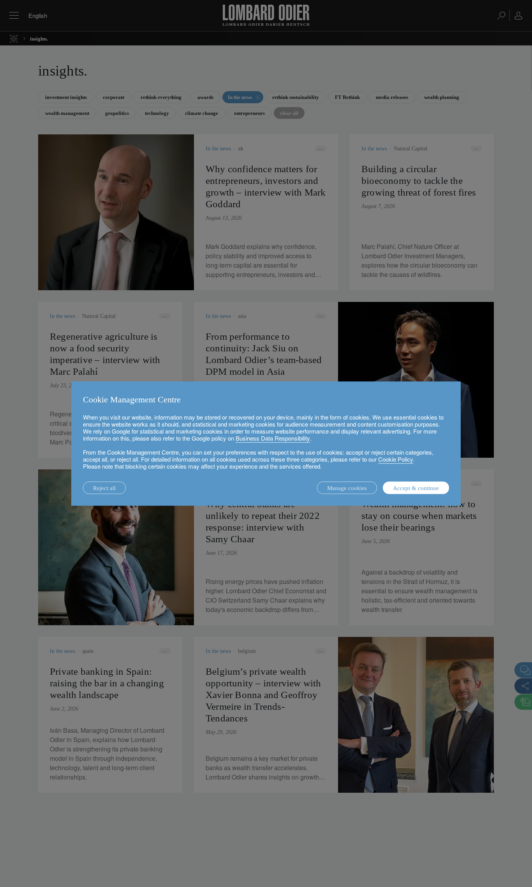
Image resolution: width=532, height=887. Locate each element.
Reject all (104, 488)
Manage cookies (347, 488)
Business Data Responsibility (273, 438)
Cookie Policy (395, 459)
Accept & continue (416, 488)
